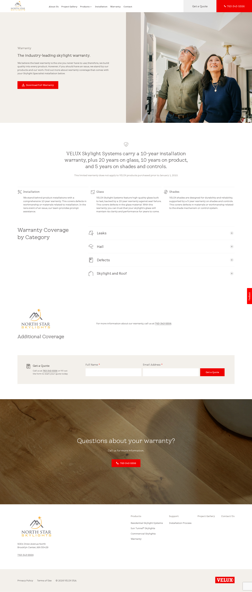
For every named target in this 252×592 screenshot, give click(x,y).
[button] (249, 296)
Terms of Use (44, 580)
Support (174, 516)
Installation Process (180, 522)
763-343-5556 (163, 323)
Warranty (136, 538)
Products (136, 516)
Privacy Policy (25, 580)
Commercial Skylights (143, 533)
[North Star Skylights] (25, 6)
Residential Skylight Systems (147, 522)
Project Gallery (206, 516)
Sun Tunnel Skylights (143, 528)
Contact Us (228, 516)
